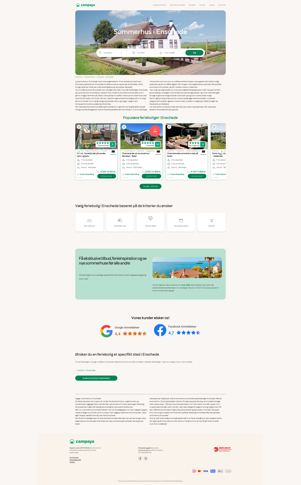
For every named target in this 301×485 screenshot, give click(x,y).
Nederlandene (89, 77)
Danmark (215, 151)
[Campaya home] (85, 5)
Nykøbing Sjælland (193, 151)
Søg (194, 53)
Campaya (78, 77)
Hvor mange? (170, 53)
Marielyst (140, 151)
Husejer (212, 5)
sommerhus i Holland (183, 421)
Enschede (109, 77)
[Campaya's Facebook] (140, 458)
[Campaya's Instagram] (146, 458)
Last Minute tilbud (159, 5)
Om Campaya (74, 458)
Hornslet (104, 151)
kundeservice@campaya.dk (80, 450)
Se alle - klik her (150, 186)
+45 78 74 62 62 (84, 448)
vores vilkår (185, 285)
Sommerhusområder (177, 5)
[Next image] (221, 151)
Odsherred (180, 151)
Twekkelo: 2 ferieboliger (86, 370)
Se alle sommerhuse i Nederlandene (96, 378)
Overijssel (100, 77)
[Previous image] (79, 151)
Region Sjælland (168, 151)
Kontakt (202, 5)
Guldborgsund (130, 151)
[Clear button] (121, 53)
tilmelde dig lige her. (144, 450)
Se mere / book (106, 176)
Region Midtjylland (92, 151)
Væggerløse (150, 151)
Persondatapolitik (75, 460)
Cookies (72, 462)
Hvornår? (141, 53)
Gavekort (192, 5)
